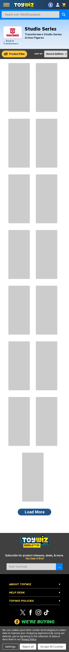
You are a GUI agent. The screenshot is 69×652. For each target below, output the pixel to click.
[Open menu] (6, 5)
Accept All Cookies (51, 646)
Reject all (28, 646)
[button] (50, 5)
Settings (10, 646)
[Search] (64, 14)
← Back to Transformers (10, 42)
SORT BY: (38, 54)
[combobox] (30, 14)
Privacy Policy (28, 639)
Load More (35, 512)
